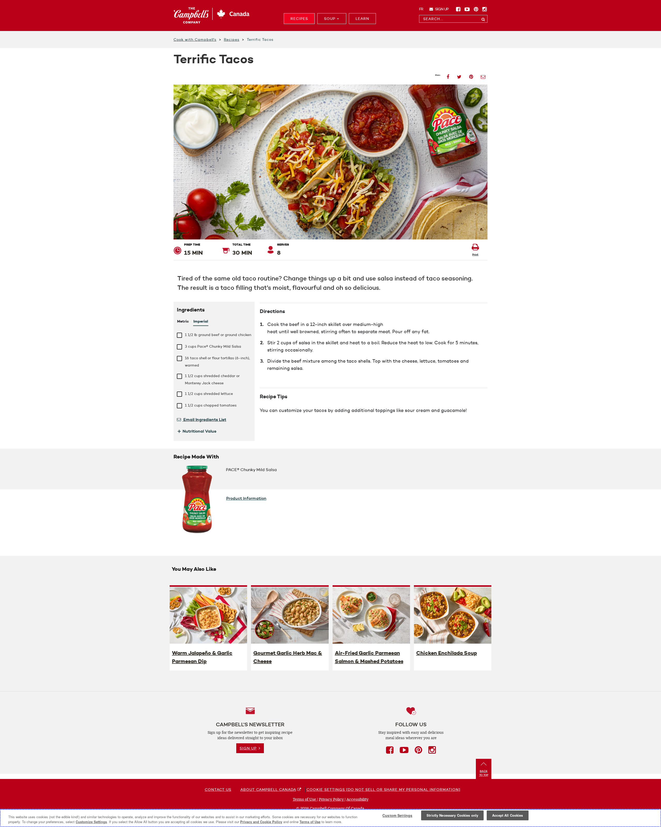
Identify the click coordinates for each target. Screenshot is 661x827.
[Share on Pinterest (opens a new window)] (471, 75)
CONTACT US (218, 789)
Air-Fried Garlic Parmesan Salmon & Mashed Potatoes (369, 657)
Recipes (231, 39)
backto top (483, 773)
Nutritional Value (196, 431)
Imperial (200, 321)
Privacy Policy (332, 799)
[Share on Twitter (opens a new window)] (459, 75)
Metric (183, 321)
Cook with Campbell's (195, 39)
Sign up (441, 9)
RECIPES (299, 18)
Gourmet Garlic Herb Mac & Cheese (287, 657)
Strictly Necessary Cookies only (452, 815)
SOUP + (332, 18)
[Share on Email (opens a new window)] (483, 75)
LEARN (362, 18)
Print (475, 254)
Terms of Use (305, 799)
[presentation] (208, 615)
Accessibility (357, 799)
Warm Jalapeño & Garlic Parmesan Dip (202, 657)
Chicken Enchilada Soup (446, 653)
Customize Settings (91, 821)
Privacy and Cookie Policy (261, 821)
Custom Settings (397, 815)
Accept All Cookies (507, 815)
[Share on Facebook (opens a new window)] (448, 75)
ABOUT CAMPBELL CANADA (268, 789)
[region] (330, 818)
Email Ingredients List (204, 419)
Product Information (246, 498)
